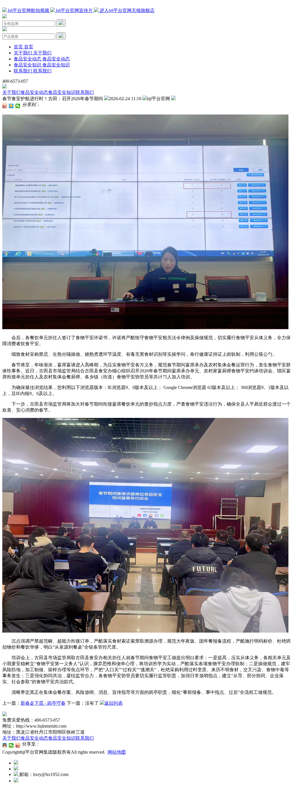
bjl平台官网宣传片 (74, 10)
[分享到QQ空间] (11, 106)
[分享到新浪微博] (4, 106)
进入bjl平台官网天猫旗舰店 (126, 10)
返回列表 (113, 703)
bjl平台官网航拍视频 (28, 10)
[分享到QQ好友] (4, 745)
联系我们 (85, 92)
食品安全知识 (62, 92)
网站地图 (117, 752)
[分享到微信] (17, 106)
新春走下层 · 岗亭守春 (43, 703)
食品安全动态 (34, 92)
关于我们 (11, 92)
